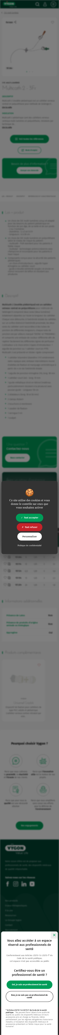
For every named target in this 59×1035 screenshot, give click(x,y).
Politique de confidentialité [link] (30, 545)
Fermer (54, 935)
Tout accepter (31, 517)
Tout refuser (31, 527)
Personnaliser (29, 536)
